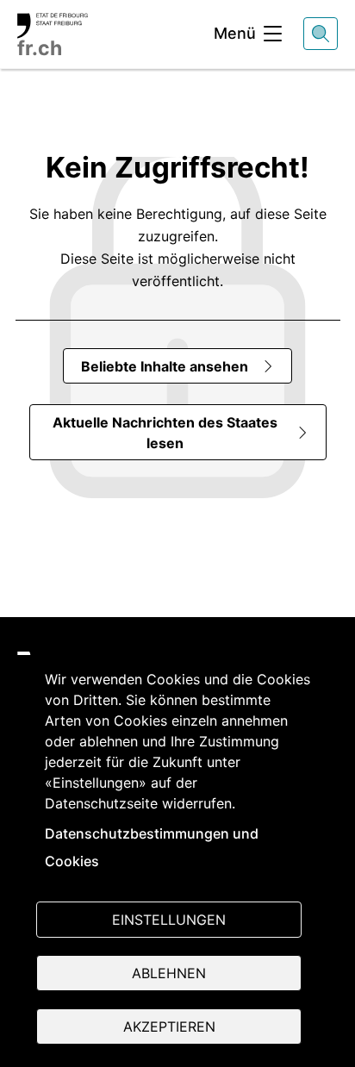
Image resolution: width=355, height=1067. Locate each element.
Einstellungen (169, 919)
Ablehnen (169, 973)
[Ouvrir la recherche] (320, 33)
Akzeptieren (169, 1026)
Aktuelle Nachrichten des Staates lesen (165, 433)
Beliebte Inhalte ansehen (164, 366)
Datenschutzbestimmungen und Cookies (151, 847)
